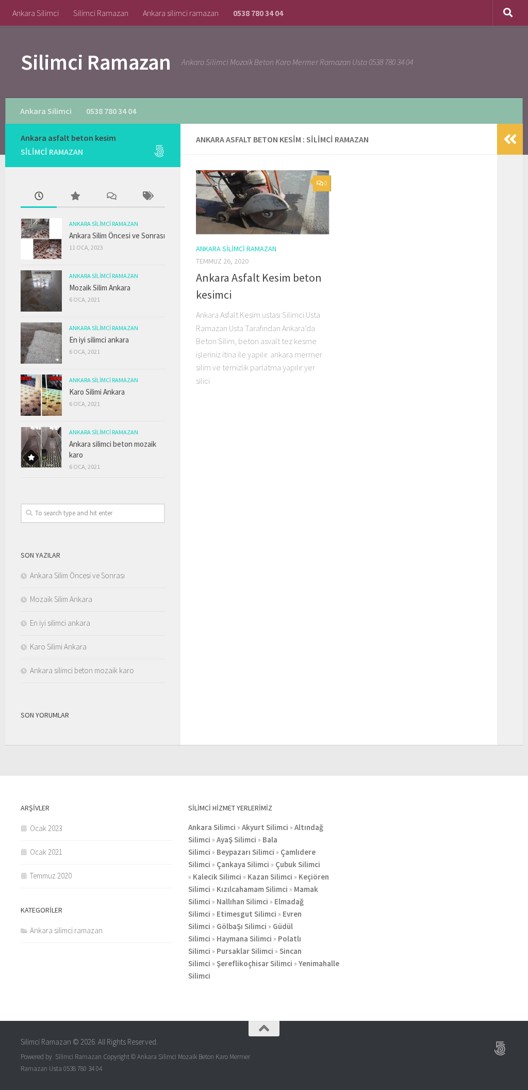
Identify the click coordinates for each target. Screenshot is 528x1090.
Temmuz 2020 (51, 876)
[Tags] (147, 197)
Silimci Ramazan (100, 13)
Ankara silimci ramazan (181, 13)
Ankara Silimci (35, 13)
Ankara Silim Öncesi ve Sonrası (117, 235)
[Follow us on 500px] (159, 151)
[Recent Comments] (111, 197)
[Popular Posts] (75, 197)
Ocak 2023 (46, 828)
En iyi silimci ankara (99, 340)
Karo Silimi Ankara (97, 392)
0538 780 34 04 (258, 13)
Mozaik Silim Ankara (99, 287)
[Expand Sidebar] (510, 139)
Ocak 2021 (46, 852)
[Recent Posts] (39, 197)
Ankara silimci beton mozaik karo (82, 670)
